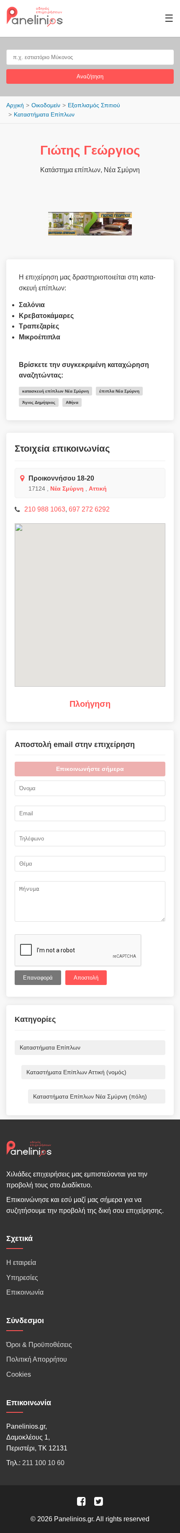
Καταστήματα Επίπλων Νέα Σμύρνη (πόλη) (90, 1096)
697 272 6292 (89, 509)
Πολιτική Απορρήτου (36, 1359)
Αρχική (15, 105)
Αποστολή (86, 978)
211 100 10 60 (43, 1462)
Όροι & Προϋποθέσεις (39, 1344)
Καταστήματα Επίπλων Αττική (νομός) (76, 1072)
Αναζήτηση (90, 76)
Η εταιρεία (21, 1262)
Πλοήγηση (90, 703)
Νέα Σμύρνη (67, 488)
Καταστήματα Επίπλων (44, 114)
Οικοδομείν (45, 105)
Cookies (18, 1374)
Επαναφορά (38, 978)
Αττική (98, 488)
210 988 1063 (44, 509)
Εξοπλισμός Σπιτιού (94, 105)
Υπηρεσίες (22, 1277)
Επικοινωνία (25, 1292)
